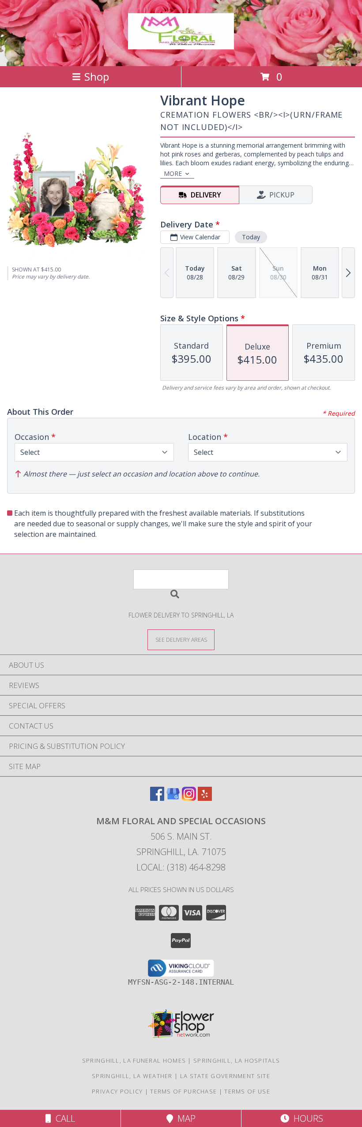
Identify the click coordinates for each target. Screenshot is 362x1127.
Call (63, 1118)
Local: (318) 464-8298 (181, 867)
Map (184, 1118)
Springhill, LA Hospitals (236, 1060)
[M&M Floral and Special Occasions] (181, 44)
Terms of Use (247, 1091)
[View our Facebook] (157, 798)
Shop (96, 76)
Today (251, 237)
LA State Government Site (225, 1076)
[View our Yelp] (205, 798)
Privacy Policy (117, 1091)
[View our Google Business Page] (173, 798)
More (173, 173)
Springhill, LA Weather (132, 1076)
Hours (306, 1118)
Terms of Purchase (183, 1091)
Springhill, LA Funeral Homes (134, 1060)
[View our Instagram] (189, 798)
